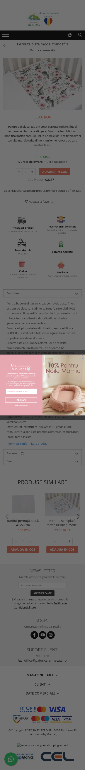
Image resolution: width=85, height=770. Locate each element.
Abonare (21, 400)
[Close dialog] (82, 357)
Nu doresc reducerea (21, 405)
